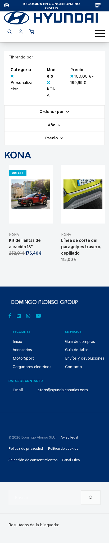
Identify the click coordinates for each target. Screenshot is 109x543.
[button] (43, 217)
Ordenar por (52, 112)
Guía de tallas (77, 350)
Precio (52, 138)
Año (52, 125)
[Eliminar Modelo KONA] (48, 83)
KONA (14, 235)
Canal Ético (71, 460)
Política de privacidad (25, 449)
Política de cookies (63, 449)
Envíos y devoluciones (84, 359)
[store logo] (51, 17)
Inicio (17, 342)
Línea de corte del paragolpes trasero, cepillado (81, 247)
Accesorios (22, 350)
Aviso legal (69, 438)
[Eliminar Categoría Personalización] (12, 76)
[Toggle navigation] (100, 33)
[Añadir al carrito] (30, 217)
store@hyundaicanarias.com (63, 390)
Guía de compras (80, 342)
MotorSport (23, 359)
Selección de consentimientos (33, 460)
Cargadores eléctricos (32, 367)
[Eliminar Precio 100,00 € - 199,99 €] (72, 76)
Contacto (73, 367)
